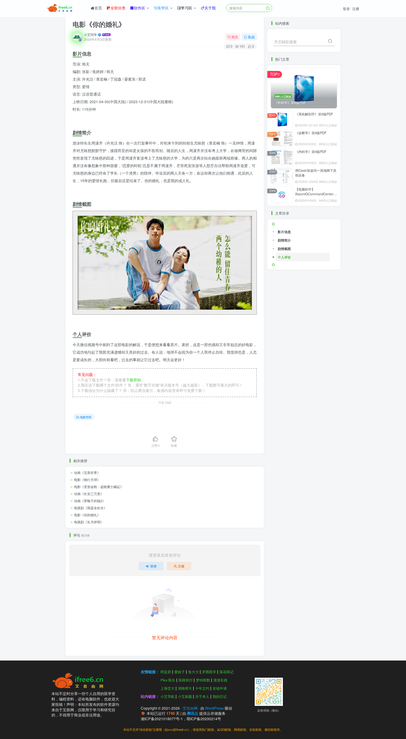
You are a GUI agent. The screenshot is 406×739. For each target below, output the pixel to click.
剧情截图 (284, 248)
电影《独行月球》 (87, 479)
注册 (355, 8)
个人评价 (284, 257)
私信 (251, 37)
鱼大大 (193, 671)
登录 (346, 8)
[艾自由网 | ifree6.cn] (79, 680)
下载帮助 (133, 380)
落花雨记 (226, 671)
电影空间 (85, 417)
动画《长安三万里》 (89, 493)
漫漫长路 (220, 679)
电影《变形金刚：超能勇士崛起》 (98, 486)
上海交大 (167, 688)
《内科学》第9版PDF (311, 151)
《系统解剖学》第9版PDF (314, 114)
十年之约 (202, 688)
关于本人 (202, 696)
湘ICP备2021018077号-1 (162, 718)
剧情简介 (284, 240)
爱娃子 (179, 671)
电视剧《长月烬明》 (89, 522)
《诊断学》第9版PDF (311, 132)
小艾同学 (90, 34)
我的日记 (220, 696)
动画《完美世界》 (87, 472)
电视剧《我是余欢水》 (90, 507)
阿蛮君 (165, 671)
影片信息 (284, 231)
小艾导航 (167, 696)
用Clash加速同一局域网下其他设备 (315, 172)
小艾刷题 (185, 696)
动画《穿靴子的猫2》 (89, 500)
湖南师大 (185, 688)
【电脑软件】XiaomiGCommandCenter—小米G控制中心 (316, 194)
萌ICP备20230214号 (204, 718)
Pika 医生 (167, 679)
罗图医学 (209, 671)
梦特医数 (203, 679)
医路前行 (186, 679)
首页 (98, 8)
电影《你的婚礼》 (87, 514)
